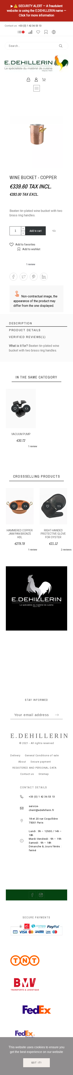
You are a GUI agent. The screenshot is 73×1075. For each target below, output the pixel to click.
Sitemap (44, 774)
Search (63, 46)
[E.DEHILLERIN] (36, 64)
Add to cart (35, 231)
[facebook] (32, 894)
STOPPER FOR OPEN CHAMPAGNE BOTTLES (55, 534)
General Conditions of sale (42, 755)
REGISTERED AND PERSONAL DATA (34, 767)
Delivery (15, 755)
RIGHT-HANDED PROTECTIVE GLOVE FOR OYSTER (21, 534)
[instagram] (40, 894)
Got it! (36, 1062)
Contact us (27, 774)
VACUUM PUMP (21, 434)
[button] (54, 231)
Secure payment (41, 761)
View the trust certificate (36, 356)
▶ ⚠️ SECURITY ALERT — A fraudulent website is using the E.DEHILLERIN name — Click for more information (36, 10)
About (22, 761)
